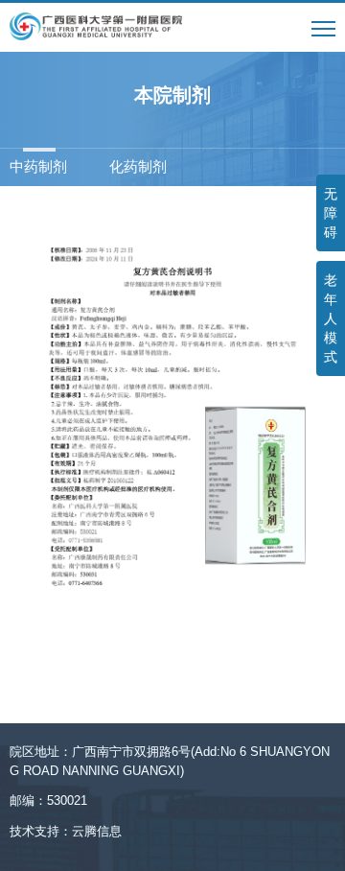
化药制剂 (138, 166)
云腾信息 (97, 831)
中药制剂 (38, 166)
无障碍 (330, 213)
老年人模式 (330, 318)
